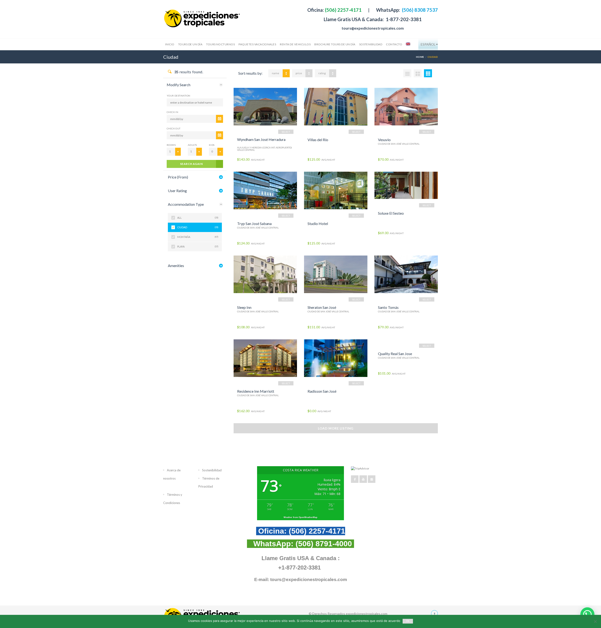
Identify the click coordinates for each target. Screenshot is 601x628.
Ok (408, 621)
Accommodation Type (186, 204)
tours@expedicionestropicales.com (373, 28)
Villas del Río (318, 139)
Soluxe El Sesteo (391, 213)
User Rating (177, 190)
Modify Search (178, 84)
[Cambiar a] (407, 44)
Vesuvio (384, 139)
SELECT (286, 131)
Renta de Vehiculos (295, 44)
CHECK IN (172, 112)
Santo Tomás (388, 307)
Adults (192, 144)
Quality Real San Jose (395, 353)
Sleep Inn (244, 307)
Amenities (176, 265)
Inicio (169, 44)
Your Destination (178, 95)
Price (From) (178, 177)
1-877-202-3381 (403, 19)
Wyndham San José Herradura (261, 139)
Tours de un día (190, 44)
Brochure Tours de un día (334, 44)
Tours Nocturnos (220, 44)
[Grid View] (418, 73)
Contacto (394, 44)
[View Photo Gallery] (265, 106)
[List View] (407, 73)
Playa (197, 246)
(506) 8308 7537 (419, 10)
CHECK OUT (174, 128)
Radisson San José (322, 391)
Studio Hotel (318, 223)
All (197, 217)
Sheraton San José (322, 307)
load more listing (336, 428)
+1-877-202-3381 (299, 567)
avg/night (251, 159)
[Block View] (428, 73)
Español (428, 44)
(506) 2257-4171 (343, 10)
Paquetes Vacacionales (257, 44)
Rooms (171, 144)
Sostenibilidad (370, 44)
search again (191, 164)
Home (420, 56)
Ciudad (197, 227)
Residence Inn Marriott (255, 391)
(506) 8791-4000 (324, 543)
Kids (212, 144)
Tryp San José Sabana (254, 223)
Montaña (197, 236)
